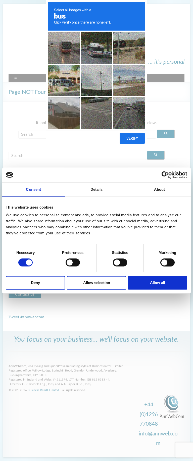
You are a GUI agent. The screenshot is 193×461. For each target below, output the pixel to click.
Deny (35, 283)
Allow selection (96, 283)
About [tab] (159, 189)
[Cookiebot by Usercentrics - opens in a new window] (165, 175)
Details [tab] (96, 189)
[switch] (73, 262)
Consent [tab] (33, 189)
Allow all (157, 283)
